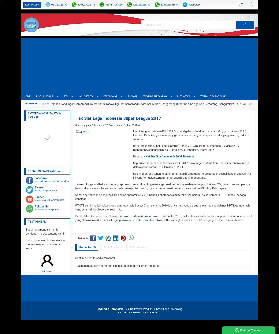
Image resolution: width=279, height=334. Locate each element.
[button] (245, 25)
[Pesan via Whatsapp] (241, 4)
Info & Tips (183, 96)
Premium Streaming (155, 96)
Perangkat (110, 96)
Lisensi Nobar (44, 96)
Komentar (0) (87, 247)
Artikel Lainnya (113, 247)
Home (27, 96)
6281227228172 (86, 4)
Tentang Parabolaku (213, 96)
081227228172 (59, 4)
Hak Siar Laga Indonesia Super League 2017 (118, 118)
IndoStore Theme (125, 312)
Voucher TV (86, 96)
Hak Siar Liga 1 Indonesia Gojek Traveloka (170, 156)
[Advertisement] (139, 64)
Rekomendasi (138, 247)
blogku (132, 96)
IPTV (66, 96)
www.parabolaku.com (135, 220)
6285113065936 (114, 4)
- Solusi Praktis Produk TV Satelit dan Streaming (139, 309)
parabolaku (194, 4)
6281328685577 (169, 4)
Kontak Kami (32, 4)
